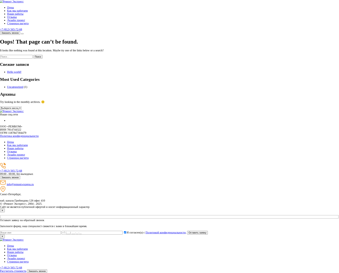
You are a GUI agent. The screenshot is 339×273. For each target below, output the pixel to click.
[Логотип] (12, 111)
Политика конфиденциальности (19, 135)
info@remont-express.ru (20, 184)
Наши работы (15, 13)
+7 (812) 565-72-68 (11, 29)
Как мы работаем (17, 10)
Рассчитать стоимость (13, 270)
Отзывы (12, 17)
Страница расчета (18, 23)
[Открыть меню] (22, 33)
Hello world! (14, 71)
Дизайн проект (16, 20)
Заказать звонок (10, 33)
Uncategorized (15, 86)
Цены (10, 7)
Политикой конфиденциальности (165, 232)
